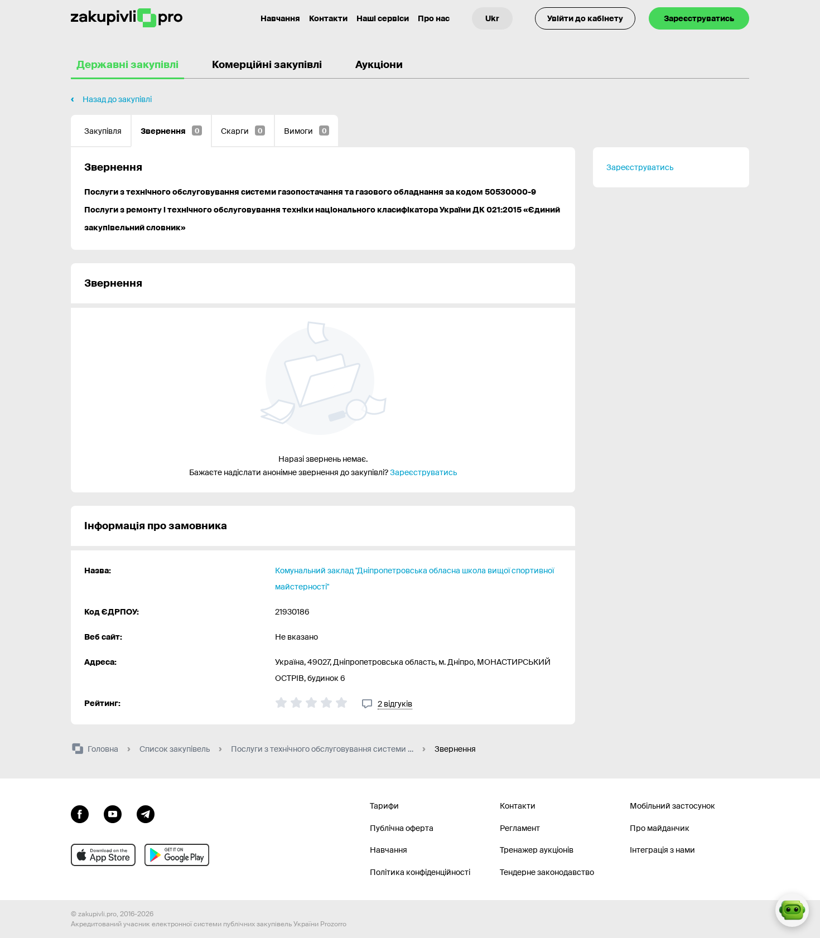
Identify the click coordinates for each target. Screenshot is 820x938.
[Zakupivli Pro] (126, 18)
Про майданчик (659, 828)
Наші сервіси (382, 18)
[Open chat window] (792, 910)
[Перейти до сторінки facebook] (80, 813)
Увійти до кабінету (585, 18)
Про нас (434, 18)
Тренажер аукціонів (536, 850)
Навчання (280, 18)
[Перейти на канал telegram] (146, 813)
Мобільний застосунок (672, 806)
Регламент (520, 828)
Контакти (328, 18)
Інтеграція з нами (662, 850)
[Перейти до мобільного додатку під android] (176, 855)
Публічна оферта (401, 828)
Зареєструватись (699, 18)
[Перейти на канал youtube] (113, 813)
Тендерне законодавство (547, 872)
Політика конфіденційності (420, 872)
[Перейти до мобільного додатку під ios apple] (103, 855)
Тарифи (384, 806)
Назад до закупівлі (117, 99)
